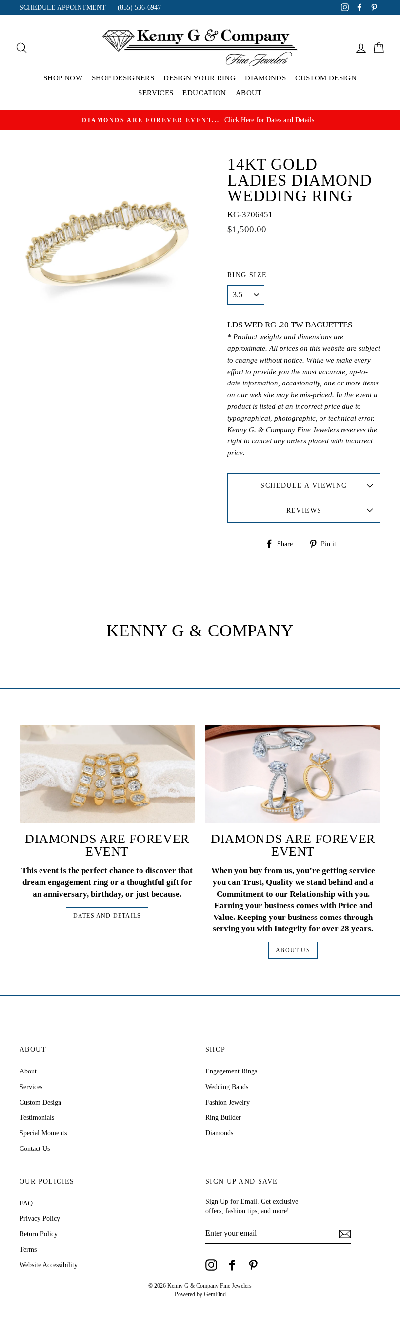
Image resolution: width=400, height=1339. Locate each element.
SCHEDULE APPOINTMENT (63, 7)
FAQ (26, 1203)
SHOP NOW (62, 78)
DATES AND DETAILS (107, 915)
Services (31, 1086)
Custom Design (40, 1102)
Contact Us (35, 1148)
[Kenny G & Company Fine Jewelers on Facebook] (232, 1265)
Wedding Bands (226, 1086)
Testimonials (37, 1117)
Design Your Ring (199, 78)
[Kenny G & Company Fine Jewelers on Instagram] (211, 1265)
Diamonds (219, 1133)
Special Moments (43, 1133)
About (28, 1071)
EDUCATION (204, 92)
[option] (200, 120)
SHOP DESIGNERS (123, 78)
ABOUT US (293, 950)
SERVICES (155, 92)
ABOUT (249, 92)
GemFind (215, 1294)
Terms (28, 1249)
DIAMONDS (265, 78)
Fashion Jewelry (227, 1102)
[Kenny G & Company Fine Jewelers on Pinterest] (253, 1265)
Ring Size (247, 275)
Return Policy (39, 1234)
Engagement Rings (231, 1071)
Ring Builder (223, 1117)
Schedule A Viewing (303, 485)
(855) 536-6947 (139, 7)
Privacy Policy (40, 1218)
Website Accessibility (49, 1265)
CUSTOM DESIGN (326, 78)
